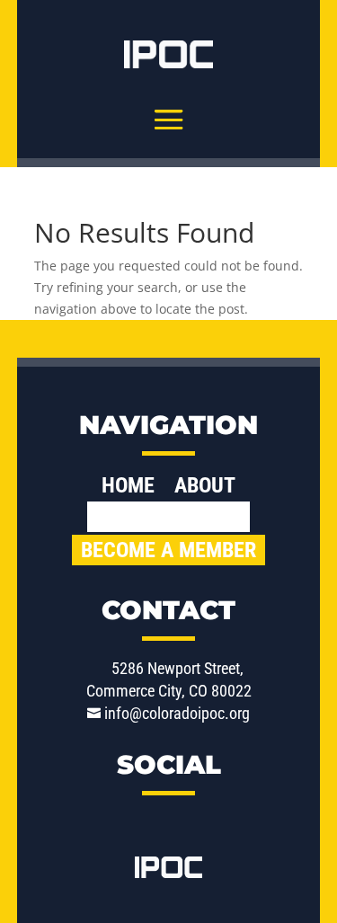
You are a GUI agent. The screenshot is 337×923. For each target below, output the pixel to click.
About (204, 488)
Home (128, 488)
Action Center (168, 516)
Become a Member (168, 550)
